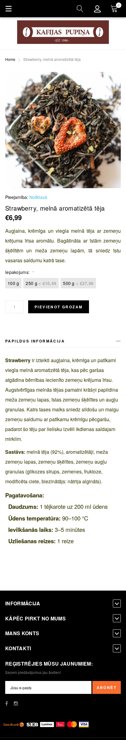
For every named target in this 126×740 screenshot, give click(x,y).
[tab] (63, 342)
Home (10, 59)
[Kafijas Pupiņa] (63, 32)
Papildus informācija (35, 341)
